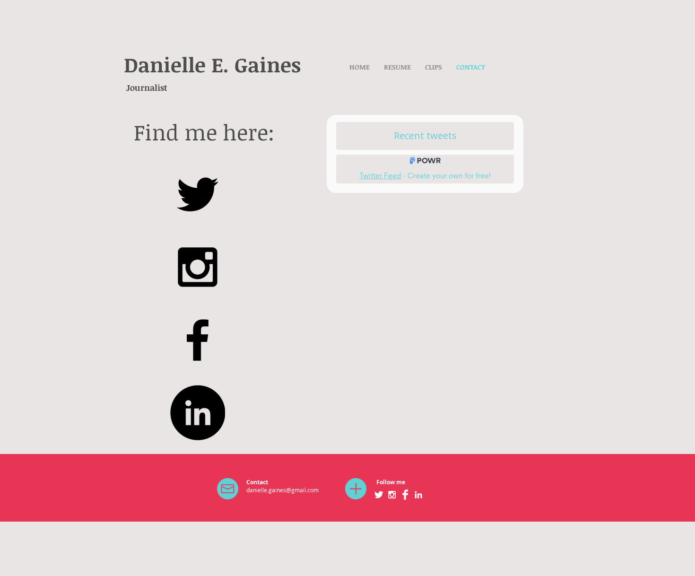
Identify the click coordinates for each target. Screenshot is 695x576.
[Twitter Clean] (379, 494)
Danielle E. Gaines (212, 64)
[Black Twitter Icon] (197, 194)
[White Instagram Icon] (392, 494)
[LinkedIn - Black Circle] (197, 412)
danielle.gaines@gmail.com (282, 490)
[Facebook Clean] (405, 494)
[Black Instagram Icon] (197, 267)
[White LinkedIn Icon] (418, 494)
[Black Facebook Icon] (197, 339)
